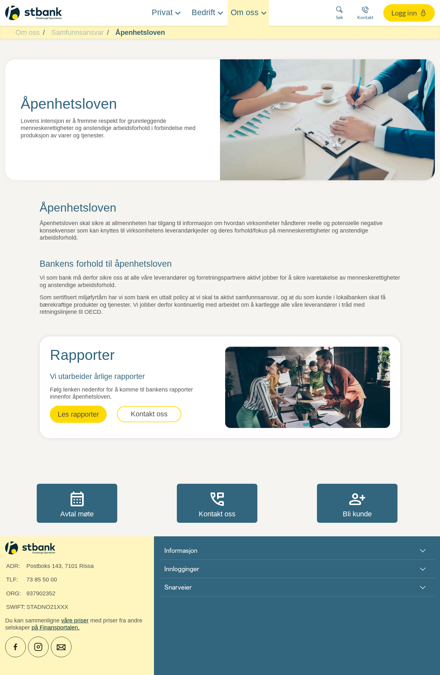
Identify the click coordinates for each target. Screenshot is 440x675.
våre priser (75, 620)
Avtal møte (77, 503)
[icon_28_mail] (61, 647)
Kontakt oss (217, 503)
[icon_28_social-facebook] (15, 647)
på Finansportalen (55, 627)
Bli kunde (357, 503)
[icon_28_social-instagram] (38, 647)
